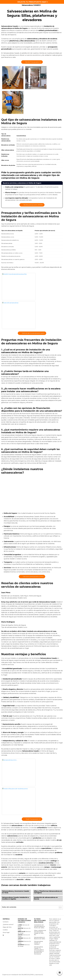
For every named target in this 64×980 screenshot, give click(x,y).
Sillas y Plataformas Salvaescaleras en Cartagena (48, 892)
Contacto (6, 922)
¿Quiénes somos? (8, 924)
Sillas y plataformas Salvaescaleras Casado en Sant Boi (40, 932)
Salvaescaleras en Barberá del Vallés (39, 938)
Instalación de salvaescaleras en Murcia (46, 898)
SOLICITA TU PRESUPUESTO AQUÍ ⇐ (32, 2)
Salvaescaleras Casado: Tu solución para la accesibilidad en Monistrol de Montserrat (39, 950)
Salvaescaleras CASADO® (31, 5)
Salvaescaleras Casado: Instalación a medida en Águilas (15, 898)
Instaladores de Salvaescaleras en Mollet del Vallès (39, 926)
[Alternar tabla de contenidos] (59, 907)
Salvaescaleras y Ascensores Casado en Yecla (15, 892)
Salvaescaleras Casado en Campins (38, 943)
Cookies (5, 930)
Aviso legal (6, 932)
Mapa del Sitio (7, 927)
